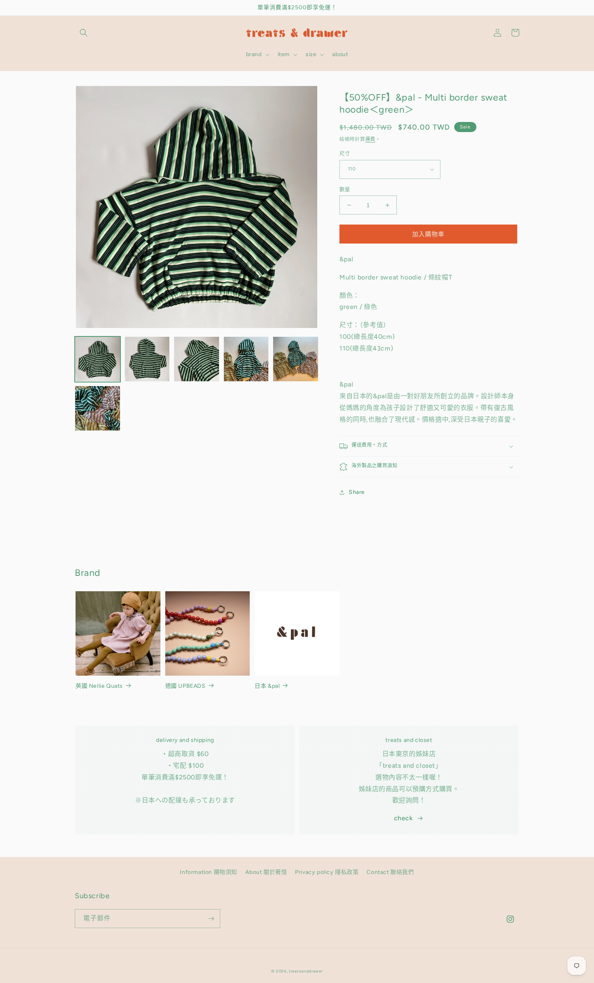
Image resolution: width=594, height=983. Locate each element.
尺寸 (344, 153)
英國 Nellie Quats (99, 686)
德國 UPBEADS (185, 686)
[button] (84, 33)
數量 (344, 189)
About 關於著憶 (266, 872)
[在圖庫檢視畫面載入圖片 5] (295, 359)
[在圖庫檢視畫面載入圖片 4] (246, 359)
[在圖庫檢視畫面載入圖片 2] (147, 359)
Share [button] (357, 492)
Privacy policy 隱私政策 (326, 872)
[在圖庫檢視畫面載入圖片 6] (97, 408)
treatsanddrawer (306, 971)
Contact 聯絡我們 (390, 872)
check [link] (403, 818)
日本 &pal (267, 686)
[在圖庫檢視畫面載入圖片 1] (97, 359)
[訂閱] (211, 918)
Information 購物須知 (208, 872)
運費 (370, 139)
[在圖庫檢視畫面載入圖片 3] (196, 359)
